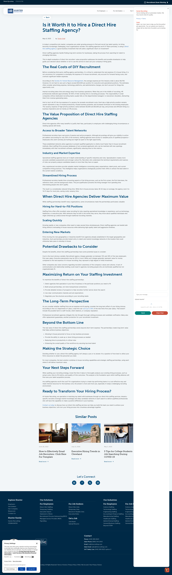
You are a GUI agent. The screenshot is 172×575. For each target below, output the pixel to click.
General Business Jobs (132, 523)
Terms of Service (62, 565)
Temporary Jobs (74, 509)
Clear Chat (159, 313)
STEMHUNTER (19, 1)
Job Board (72, 521)
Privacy (138, 18)
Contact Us (12, 513)
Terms (144, 18)
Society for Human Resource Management (68, 81)
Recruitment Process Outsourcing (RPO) (53, 516)
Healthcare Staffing (109, 518)
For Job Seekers (118, 11)
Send (143, 313)
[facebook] (82, 483)
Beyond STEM (108, 525)
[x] (90, 483)
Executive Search (46, 512)
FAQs (78, 565)
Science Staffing (108, 507)
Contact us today (48, 405)
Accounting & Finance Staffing (113, 514)
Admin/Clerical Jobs (132, 521)
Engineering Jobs (131, 512)
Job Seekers (12, 506)
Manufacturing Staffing (111, 516)
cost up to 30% (88, 308)
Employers (11, 504)
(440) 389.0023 (94, 539)
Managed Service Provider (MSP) (50, 518)
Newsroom (11, 511)
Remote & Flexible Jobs (77, 512)
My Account (85, 565)
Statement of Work (46, 514)
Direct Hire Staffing (46, 507)
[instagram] (98, 483)
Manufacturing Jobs (132, 516)
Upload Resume (74, 524)
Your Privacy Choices (96, 565)
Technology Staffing (110, 509)
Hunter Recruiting (9, 1)
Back (47, 17)
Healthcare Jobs (130, 518)
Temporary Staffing (46, 509)
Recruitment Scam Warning (156, 2)
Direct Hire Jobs (74, 507)
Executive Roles (74, 514)
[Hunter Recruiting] (15, 13)
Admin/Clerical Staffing (111, 521)
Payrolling (43, 521)
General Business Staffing (111, 523)
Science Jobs (129, 507)
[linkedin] (74, 483)
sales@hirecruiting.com (99, 547)
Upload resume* (139, 299)
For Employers (101, 11)
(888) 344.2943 (97, 541)
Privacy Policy (72, 565)
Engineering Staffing (110, 512)
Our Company (13, 509)
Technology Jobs (131, 509)
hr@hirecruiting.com (95, 544)
